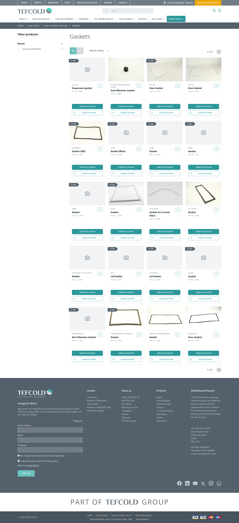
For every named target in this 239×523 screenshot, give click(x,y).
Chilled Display (41, 19)
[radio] (79, 50)
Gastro (142, 19)
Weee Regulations (143, 515)
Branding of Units (130, 407)
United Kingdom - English (180, 3)
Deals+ (23, 19)
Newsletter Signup (95, 410)
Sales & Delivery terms (121, 515)
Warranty (126, 417)
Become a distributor (208, 2)
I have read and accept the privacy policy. (40, 461)
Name (21, 435)
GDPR (89, 515)
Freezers (83, 19)
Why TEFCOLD (128, 400)
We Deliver (127, 404)
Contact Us (92, 397)
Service (125, 414)
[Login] (219, 11)
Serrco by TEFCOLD (32, 49)
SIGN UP (26, 473)
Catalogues (127, 410)
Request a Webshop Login (99, 407)
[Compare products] (100, 86)
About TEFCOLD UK (130, 397)
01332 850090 (208, 450)
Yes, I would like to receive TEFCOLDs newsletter (42, 455)
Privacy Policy (33, 465)
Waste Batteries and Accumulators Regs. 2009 (111, 519)
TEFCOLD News (129, 421)
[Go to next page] (217, 51)
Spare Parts (174, 19)
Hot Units (157, 19)
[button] (41, 43)
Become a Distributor (97, 400)
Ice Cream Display (103, 19)
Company (23, 445)
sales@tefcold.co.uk (206, 453)
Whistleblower (142, 519)
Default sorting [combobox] (96, 50)
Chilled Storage (64, 19)
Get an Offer (92, 404)
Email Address (25, 425)
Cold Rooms (126, 19)
